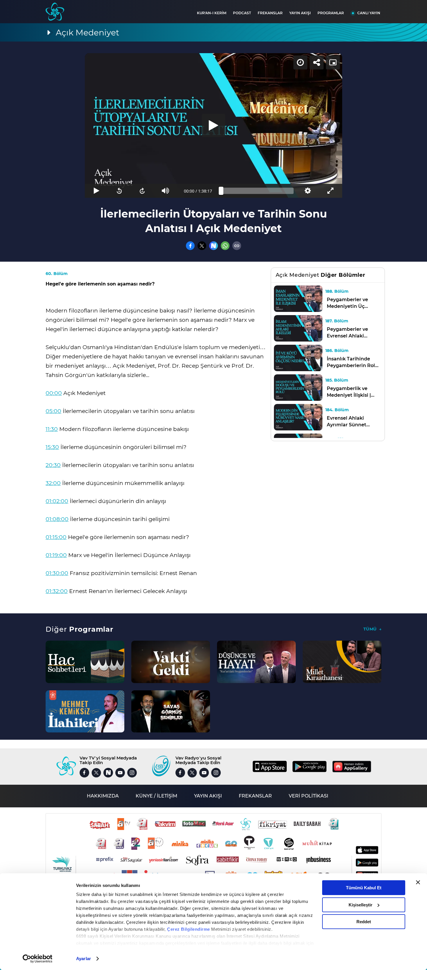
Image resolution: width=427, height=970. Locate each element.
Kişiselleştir (360, 904)
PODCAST (242, 13)
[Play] (213, 125)
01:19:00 (56, 555)
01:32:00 (57, 591)
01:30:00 (57, 573)
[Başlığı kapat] (418, 882)
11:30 (52, 429)
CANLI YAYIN (368, 13)
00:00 (54, 393)
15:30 (52, 447)
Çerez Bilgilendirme (189, 929)
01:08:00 (57, 519)
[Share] (317, 62)
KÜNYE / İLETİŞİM (156, 796)
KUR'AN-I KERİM (211, 13)
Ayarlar (83, 958)
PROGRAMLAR (330, 13)
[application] (213, 125)
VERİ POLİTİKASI (308, 796)
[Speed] (300, 62)
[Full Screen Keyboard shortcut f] (330, 191)
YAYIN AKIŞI (300, 13)
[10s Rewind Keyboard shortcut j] (119, 191)
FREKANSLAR (270, 13)
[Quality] (307, 191)
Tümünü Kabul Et (363, 887)
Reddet (363, 921)
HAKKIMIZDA (103, 796)
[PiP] (333, 62)
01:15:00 (56, 537)
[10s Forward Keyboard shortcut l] (142, 191)
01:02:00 (57, 501)
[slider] (257, 191)
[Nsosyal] (213, 245)
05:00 (53, 411)
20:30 (53, 465)
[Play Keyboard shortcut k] (96, 191)
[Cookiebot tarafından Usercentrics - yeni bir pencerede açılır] (37, 958)
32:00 (53, 483)
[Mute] (165, 191)
